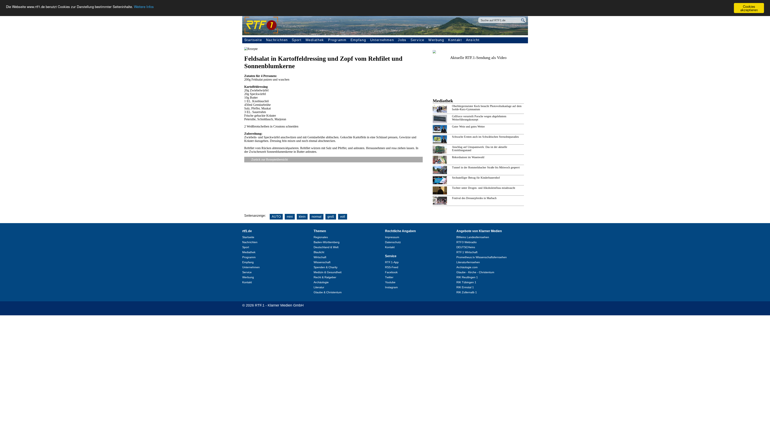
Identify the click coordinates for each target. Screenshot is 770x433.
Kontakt (455, 40)
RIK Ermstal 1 (465, 287)
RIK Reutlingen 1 (467, 277)
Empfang (358, 40)
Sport (297, 40)
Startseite (253, 40)
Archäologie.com (467, 267)
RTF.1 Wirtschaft (466, 252)
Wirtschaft (320, 257)
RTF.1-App (392, 262)
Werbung (436, 40)
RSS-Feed (391, 267)
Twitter (389, 277)
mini (290, 216)
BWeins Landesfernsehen (472, 237)
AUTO (276, 216)
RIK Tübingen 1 (466, 282)
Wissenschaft (322, 262)
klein (302, 216)
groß (330, 216)
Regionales (321, 237)
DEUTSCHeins (465, 247)
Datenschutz (393, 242)
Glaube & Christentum (328, 292)
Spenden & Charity (325, 267)
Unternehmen (382, 40)
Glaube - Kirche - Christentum (475, 272)
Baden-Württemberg (326, 242)
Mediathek (315, 40)
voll (342, 216)
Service (417, 40)
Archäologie (321, 282)
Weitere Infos (144, 6)
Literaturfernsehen (468, 262)
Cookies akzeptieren (749, 8)
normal (316, 216)
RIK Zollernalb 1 (466, 292)
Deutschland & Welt (326, 247)
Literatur (319, 287)
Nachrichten (277, 40)
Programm (337, 40)
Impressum (392, 237)
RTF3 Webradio (466, 242)
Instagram (391, 287)
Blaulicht (319, 252)
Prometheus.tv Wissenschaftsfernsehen (481, 257)
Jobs (402, 40)
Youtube (390, 282)
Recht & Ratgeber (325, 277)
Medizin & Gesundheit (327, 272)
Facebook (391, 272)
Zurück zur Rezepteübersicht (269, 159)
